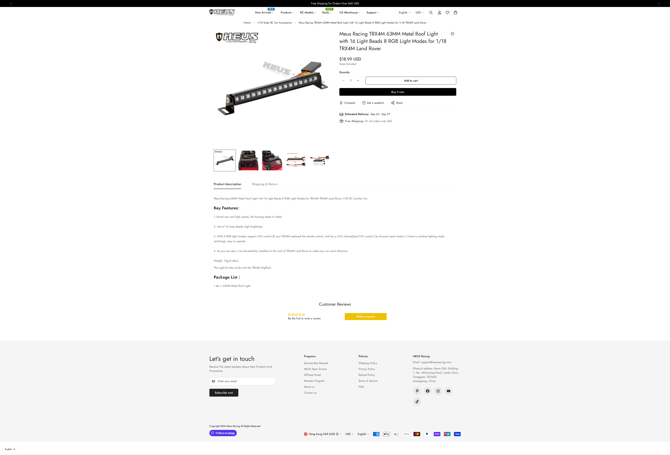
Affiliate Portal (312, 375)
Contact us (310, 393)
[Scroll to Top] (663, 436)
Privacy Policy (367, 369)
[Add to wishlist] (452, 34)
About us (309, 387)
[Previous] (11, 3)
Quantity (344, 72)
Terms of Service (368, 381)
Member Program (314, 381)
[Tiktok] (417, 401)
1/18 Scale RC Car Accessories (274, 23)
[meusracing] (222, 12)
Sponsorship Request (316, 363)
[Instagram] (438, 391)
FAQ (361, 387)
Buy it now (397, 92)
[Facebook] (427, 391)
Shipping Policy (368, 363)
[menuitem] (265, 12)
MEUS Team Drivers (315, 369)
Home (247, 23)
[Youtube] (448, 391)
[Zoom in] (323, 37)
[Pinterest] (417, 391)
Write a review (365, 316)
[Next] (659, 3)
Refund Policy (367, 375)
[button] (456, 13)
